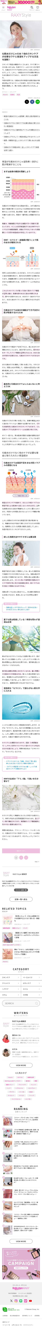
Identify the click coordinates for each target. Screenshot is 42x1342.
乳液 (18, 94)
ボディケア (27, 983)
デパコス (21, 1095)
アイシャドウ (22, 1084)
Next (37, 862)
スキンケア (13, 92)
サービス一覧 (6, 1325)
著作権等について (27, 1315)
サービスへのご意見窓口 (25, 1293)
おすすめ (20, 1077)
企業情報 (5, 1315)
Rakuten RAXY (11, 8)
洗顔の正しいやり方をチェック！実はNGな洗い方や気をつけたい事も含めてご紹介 (21, 608)
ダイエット (11, 1095)
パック (25, 928)
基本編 (28, 1081)
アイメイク (6, 983)
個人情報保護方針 (15, 1315)
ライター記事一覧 (21, 890)
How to (5, 94)
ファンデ (31, 1095)
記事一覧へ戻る (21, 899)
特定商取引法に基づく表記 (20, 1296)
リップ (8, 1088)
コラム (4, 995)
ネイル (25, 989)
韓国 (36, 1081)
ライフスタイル (16, 1099)
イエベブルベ (31, 1088)
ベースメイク (27, 977)
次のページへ (21, 851)
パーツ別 (21, 1092)
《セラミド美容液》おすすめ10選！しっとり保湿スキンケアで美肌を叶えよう (21, 768)
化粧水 (12, 94)
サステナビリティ (28, 1325)
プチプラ (11, 1092)
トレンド (33, 1084)
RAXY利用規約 (12, 1293)
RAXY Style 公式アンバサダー (12, 945)
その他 (25, 995)
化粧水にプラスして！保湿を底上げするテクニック (22, 137)
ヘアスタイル (19, 1088)
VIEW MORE (21, 1065)
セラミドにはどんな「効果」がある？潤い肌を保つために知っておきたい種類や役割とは (21, 762)
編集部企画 (6, 928)
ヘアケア (5, 989)
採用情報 (37, 1315)
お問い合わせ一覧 (17, 1325)
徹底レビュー (16, 928)
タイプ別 (27, 1099)
